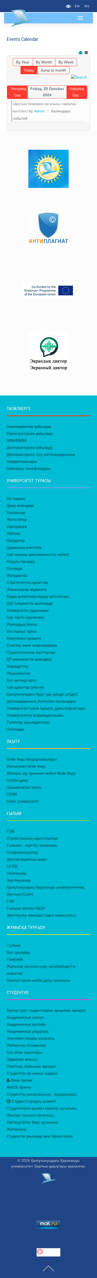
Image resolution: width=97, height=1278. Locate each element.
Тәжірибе (15, 959)
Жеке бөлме (20, 1080)
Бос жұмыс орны (21, 631)
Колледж (14, 568)
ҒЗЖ (11, 831)
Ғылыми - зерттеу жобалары (32, 845)
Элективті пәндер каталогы (30, 1038)
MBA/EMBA (16, 440)
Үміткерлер (16, 873)
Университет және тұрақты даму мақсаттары (46, 708)
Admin (39, 111)
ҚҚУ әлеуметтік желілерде (30, 603)
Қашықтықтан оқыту (24, 787)
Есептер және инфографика (32, 645)
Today (29, 70)
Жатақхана (16, 1129)
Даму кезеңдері (20, 505)
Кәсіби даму (17, 780)
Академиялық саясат (25, 1017)
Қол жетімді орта (21, 680)
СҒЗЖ (12, 866)
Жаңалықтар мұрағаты (27, 589)
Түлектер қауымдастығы (28, 722)
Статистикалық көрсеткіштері (32, 838)
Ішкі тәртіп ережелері (25, 617)
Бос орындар (18, 952)
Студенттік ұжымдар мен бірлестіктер (40, 1136)
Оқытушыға (17, 526)
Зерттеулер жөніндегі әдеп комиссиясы (41, 915)
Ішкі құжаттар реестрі (25, 687)
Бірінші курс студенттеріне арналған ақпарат (46, 1010)
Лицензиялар (18, 673)
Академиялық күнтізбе (26, 1024)
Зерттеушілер (19, 880)
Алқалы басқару (21, 561)
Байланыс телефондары (28, 468)
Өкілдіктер (16, 540)
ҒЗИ (10, 901)
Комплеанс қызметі (24, 638)
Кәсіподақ (15, 729)
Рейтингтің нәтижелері (26, 1045)
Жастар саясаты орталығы (30, 1115)
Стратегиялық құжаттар (27, 582)
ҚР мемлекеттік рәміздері (29, 659)
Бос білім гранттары (24, 1052)
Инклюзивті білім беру (26, 766)
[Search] (79, 77)
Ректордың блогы (22, 624)
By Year (22, 62)
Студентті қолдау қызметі (33, 1101)
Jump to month (53, 70)
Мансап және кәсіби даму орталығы (38, 980)
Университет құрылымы (27, 610)
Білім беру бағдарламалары (32, 759)
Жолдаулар (17, 575)
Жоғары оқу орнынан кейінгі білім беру (41, 773)
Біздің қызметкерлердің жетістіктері (37, 596)
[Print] (81, 53)
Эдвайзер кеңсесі (22, 1059)
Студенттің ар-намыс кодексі (32, 1073)
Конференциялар (22, 852)
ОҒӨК (12, 794)
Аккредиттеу (17, 666)
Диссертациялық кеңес (27, 859)
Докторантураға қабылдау (30, 447)
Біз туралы (16, 498)
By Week (66, 62)
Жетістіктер (17, 519)
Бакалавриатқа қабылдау (29, 426)
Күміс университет (23, 801)
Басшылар (16, 512)
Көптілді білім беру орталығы (32, 1122)
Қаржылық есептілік (24, 547)
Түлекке (14, 945)
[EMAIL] (86, 53)
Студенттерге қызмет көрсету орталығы (42, 1108)
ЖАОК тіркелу (19, 1087)
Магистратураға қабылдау (30, 433)
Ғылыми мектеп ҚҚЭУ (26, 908)
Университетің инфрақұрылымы (35, 715)
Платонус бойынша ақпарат (31, 1066)
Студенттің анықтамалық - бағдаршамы (42, 1094)
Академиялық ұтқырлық (27, 1031)
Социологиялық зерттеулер (31, 652)
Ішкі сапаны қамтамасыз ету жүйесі (38, 554)
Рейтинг (13, 533)
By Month (44, 62)
